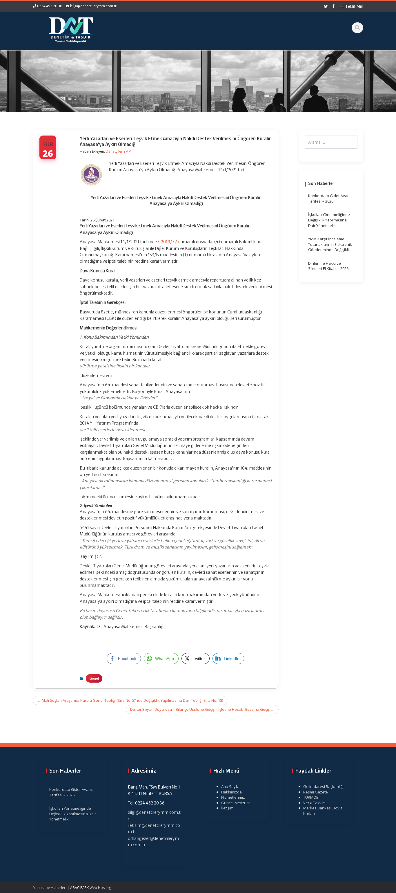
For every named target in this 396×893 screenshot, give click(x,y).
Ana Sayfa (230, 786)
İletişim (227, 808)
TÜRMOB (311, 797)
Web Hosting (100, 887)
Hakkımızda (231, 792)
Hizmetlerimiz (233, 797)
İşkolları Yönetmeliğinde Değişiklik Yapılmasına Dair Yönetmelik (329, 220)
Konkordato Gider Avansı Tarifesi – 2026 (330, 198)
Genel (94, 678)
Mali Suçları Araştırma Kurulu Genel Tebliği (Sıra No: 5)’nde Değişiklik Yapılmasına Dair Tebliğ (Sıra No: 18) (130, 700)
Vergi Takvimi (314, 802)
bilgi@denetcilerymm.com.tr (93, 5)
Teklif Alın (353, 6)
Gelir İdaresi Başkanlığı (323, 786)
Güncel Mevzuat (235, 802)
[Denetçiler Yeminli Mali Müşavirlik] (70, 29)
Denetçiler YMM (118, 151)
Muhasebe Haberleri (49, 887)
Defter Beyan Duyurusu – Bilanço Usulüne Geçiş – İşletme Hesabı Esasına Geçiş (202, 709)
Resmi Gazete (315, 792)
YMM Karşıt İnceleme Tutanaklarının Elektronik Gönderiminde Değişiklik (330, 244)
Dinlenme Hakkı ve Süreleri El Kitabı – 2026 (328, 266)
